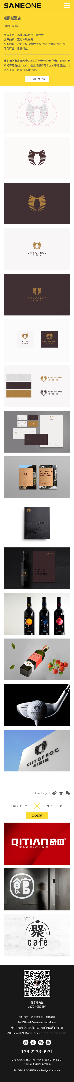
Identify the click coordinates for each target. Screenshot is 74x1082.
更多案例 (37, 815)
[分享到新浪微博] (54, 793)
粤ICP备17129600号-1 (56, 1033)
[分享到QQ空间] (61, 793)
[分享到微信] (67, 793)
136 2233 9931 (37, 1052)
